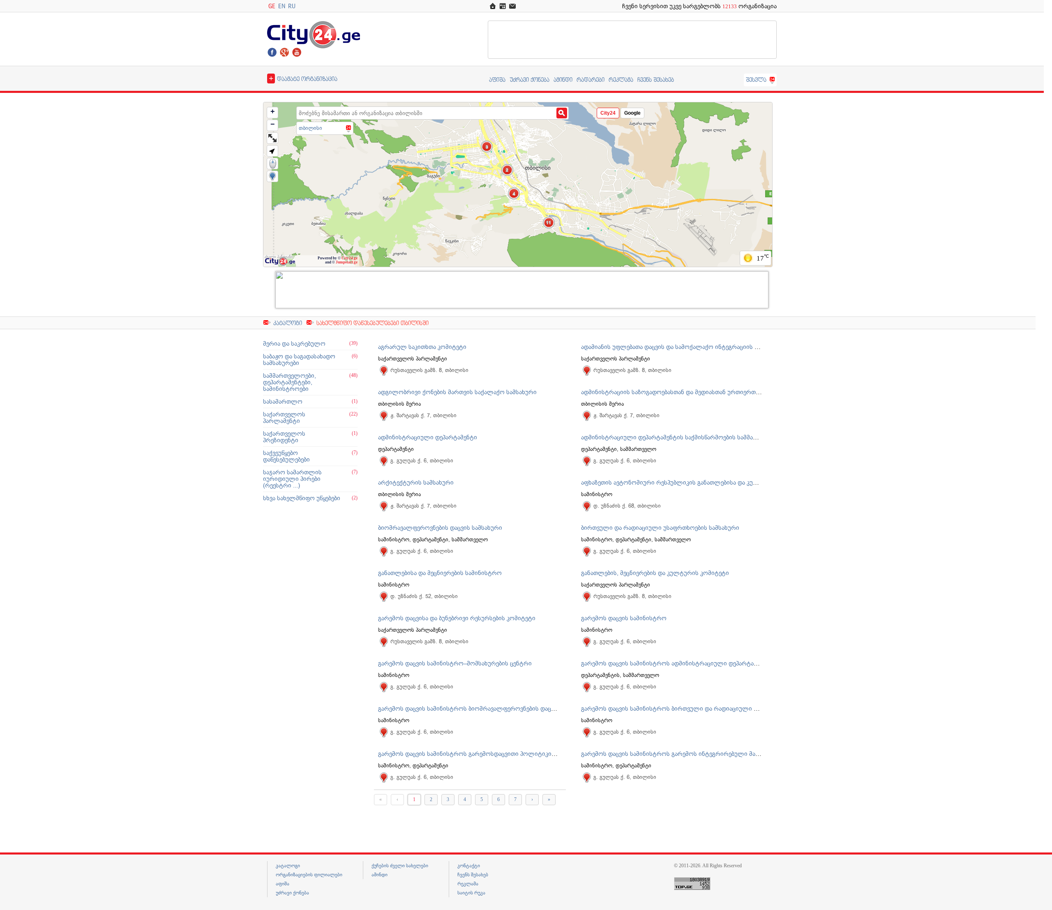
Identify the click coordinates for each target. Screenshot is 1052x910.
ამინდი (563, 79)
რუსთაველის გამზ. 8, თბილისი (429, 370)
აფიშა (497, 79)
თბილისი (310, 128)
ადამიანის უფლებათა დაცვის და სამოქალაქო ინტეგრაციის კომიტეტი (682, 347)
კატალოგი (287, 323)
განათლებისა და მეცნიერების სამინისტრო (440, 573)
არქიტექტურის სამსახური (416, 482)
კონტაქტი (468, 865)
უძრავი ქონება (529, 79)
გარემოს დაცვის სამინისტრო (624, 618)
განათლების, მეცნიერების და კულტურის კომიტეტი (655, 573)
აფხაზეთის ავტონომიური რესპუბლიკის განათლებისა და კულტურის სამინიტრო (697, 482)
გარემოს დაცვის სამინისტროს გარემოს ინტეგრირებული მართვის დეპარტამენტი (699, 754)
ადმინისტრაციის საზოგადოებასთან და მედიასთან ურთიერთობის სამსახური (691, 392)
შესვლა (756, 79)
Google (632, 113)
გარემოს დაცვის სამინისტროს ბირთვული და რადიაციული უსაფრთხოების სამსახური (705, 708)
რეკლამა (621, 79)
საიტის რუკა (471, 893)
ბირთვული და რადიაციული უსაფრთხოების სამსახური (660, 527)
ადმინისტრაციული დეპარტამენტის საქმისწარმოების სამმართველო (680, 437)
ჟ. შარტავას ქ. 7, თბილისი (423, 415)
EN (281, 6)
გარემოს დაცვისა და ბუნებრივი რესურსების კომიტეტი (456, 618)
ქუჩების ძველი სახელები (399, 865)
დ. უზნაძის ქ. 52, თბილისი (424, 596)
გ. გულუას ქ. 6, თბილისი (421, 460)
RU (291, 6)
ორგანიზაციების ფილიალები (309, 875)
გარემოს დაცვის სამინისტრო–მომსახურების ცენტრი (455, 663)
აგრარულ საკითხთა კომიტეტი (422, 347)
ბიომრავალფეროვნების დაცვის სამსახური (440, 527)
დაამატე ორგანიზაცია (303, 78)
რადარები (590, 79)
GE (271, 6)
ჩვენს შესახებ (655, 79)
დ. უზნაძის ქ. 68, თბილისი (627, 506)
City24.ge (349, 258)
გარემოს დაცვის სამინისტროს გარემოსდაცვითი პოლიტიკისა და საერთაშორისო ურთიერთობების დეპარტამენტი (543, 754)
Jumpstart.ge (347, 262)
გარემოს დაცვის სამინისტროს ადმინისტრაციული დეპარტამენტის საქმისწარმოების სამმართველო (725, 663)
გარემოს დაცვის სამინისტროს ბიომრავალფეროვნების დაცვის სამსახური (485, 708)
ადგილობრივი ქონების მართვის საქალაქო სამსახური (457, 392)
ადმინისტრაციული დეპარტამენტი (427, 437)
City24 (608, 113)
